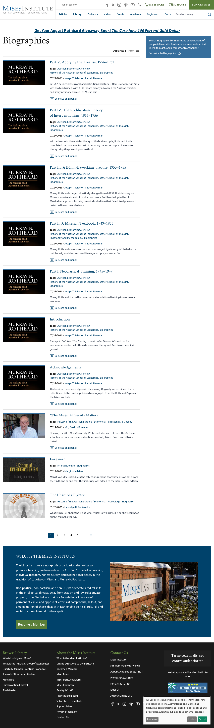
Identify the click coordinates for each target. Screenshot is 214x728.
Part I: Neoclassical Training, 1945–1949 (81, 272)
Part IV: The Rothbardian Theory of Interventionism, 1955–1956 (76, 113)
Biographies (106, 73)
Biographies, (114, 422)
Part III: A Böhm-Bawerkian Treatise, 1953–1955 (88, 168)
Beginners (152, 14)
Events (120, 14)
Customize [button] (152, 719)
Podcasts (92, 14)
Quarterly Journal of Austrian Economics (24, 669)
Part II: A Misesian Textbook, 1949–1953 (81, 224)
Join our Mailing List (121, 696)
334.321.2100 (125, 678)
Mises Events (64, 674)
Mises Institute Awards (69, 680)
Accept (202, 719)
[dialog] (177, 710)
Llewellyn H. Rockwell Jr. (77, 507)
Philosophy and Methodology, (66, 238)
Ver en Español (69, 5)
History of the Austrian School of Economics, (74, 73)
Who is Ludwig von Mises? (17, 658)
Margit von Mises (73, 471)
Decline (192, 719)
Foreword (58, 459)
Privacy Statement (67, 712)
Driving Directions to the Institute (75, 664)
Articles (63, 14)
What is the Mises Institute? (72, 658)
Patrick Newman (94, 78)
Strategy (127, 422)
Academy (135, 14)
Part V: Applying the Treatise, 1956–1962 (82, 62)
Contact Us (63, 717)
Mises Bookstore (66, 685)
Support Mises (201, 5)
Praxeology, (114, 501)
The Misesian (9, 690)
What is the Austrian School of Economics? (26, 664)
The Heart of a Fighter (67, 495)
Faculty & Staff (65, 690)
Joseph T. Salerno (73, 78)
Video (107, 14)
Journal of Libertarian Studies (19, 674)
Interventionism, (66, 466)
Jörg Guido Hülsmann (76, 427)
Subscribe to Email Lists (69, 701)
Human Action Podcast (15, 685)
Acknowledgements (65, 367)
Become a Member (31, 624)
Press (168, 14)
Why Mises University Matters (74, 415)
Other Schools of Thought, (114, 126)
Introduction (60, 319)
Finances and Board (67, 696)
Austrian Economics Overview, (73, 69)
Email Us (115, 690)
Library (77, 14)
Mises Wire (8, 680)
